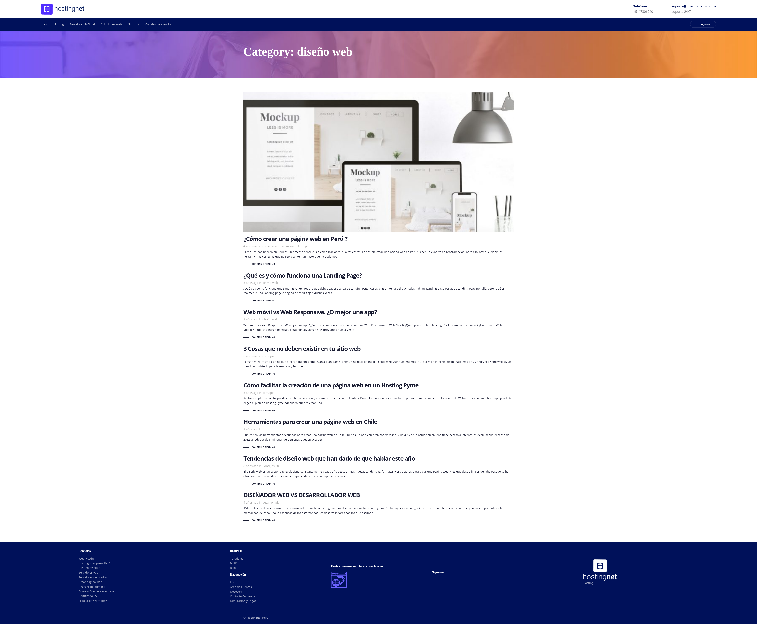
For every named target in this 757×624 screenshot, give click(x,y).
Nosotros (236, 591)
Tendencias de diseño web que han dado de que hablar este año (378, 470)
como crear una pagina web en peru (286, 246)
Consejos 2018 (272, 466)
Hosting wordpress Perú (94, 563)
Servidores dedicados (93, 577)
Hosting (588, 583)
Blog (233, 568)
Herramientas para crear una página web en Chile (378, 434)
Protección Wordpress (93, 601)
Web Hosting (87, 558)
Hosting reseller (89, 568)
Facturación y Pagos (243, 601)
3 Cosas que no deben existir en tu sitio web (378, 361)
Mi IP (233, 563)
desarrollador (271, 502)
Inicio (233, 582)
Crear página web (90, 582)
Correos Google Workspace (96, 591)
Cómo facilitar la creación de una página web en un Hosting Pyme (378, 397)
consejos (268, 356)
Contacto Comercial (243, 596)
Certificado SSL (88, 596)
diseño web (270, 283)
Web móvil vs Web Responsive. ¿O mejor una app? (378, 324)
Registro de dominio (92, 587)
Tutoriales (236, 558)
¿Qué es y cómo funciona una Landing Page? (378, 287)
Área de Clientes (241, 587)
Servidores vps (88, 572)
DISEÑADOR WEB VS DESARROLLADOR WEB (378, 507)
